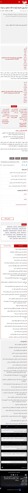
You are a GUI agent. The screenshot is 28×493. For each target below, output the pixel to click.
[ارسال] (3, 11)
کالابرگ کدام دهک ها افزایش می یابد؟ (14, 116)
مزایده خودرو (24, 236)
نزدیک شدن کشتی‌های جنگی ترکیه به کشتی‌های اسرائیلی (15, 326)
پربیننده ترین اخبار (7, 246)
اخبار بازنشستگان (9, 226)
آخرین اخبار (20, 246)
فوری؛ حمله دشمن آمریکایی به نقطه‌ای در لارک (17, 298)
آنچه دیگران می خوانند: (20, 131)
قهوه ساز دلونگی (15, 238)
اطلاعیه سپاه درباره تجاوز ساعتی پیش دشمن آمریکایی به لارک (14, 292)
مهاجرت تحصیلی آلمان (22, 228)
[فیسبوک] (22, 165)
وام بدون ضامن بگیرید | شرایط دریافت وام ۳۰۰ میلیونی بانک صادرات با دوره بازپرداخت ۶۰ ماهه (11, 92)
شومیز (11, 238)
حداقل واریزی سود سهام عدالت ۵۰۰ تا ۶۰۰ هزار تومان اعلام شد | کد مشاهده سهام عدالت (12, 58)
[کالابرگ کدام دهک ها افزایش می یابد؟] (14, 111)
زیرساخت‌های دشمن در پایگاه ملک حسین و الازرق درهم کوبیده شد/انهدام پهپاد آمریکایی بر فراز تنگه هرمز (14, 274)
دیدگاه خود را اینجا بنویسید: (21, 204)
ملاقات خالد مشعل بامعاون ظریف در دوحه (17, 186)
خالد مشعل (23, 158)
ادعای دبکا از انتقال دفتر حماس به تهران (17, 183)
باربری (4, 234)
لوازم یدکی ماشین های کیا (12, 236)
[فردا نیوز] (24, 2)
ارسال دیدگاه (7, 219)
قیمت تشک (15, 226)
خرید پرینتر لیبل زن (9, 234)
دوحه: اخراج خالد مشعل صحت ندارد (18, 179)
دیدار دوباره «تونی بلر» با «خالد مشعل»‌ (17, 173)
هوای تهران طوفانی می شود (20, 249)
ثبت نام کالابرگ (23, 232)
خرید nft (18, 232)
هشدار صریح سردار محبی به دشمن (19, 257)
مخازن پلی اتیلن (8, 228)
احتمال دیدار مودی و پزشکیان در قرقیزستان (18, 252)
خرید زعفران (7, 232)
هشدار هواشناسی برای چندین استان (19, 329)
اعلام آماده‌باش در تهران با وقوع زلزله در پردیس (17, 265)
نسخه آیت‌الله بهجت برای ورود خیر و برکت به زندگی (16, 323)
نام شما (25, 194)
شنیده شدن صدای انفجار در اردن (20, 268)
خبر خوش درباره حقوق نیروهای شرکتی (19, 320)
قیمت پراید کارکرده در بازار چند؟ (20, 314)
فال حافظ (24, 230)
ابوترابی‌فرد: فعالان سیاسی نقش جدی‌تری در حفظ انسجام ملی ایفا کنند (13, 317)
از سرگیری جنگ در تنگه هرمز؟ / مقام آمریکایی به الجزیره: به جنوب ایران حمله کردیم (13, 295)
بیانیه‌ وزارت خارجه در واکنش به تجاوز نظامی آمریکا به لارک (15, 263)
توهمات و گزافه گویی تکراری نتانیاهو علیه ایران (17, 271)
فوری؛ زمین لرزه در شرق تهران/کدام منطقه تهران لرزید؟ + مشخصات (15, 278)
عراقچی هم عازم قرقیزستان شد (20, 255)
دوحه (17, 158)
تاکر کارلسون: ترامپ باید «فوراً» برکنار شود (18, 334)
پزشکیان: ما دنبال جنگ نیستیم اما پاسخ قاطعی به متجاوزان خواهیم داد (13, 282)
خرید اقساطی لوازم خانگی (22, 226)
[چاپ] (1, 11)
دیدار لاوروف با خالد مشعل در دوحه (18, 176)
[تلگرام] (26, 165)
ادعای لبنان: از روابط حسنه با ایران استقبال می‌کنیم (16, 311)
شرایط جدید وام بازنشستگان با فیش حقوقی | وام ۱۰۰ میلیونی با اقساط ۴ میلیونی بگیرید (5, 121)
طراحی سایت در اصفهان (22, 238)
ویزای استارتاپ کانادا (15, 228)
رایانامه (25, 199)
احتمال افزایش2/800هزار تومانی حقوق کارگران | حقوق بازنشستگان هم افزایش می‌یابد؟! (11, 478)
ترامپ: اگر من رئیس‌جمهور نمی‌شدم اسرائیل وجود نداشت (15, 286)
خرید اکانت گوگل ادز (13, 232)
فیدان (11, 158)
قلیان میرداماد (20, 230)
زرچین (25, 234)
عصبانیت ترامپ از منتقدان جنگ (20, 260)
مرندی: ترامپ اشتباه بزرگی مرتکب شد (19, 289)
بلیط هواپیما (19, 236)
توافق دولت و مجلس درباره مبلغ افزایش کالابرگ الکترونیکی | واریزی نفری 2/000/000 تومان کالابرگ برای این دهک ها (23, 125)
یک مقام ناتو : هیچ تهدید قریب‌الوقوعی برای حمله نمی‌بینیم (15, 308)
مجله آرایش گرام (5, 230)
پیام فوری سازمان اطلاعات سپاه (20, 331)
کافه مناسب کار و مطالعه (13, 230)
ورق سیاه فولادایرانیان (19, 234)
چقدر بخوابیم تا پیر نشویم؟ (21, 305)
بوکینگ (14, 234)
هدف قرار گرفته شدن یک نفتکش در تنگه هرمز (17, 337)
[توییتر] (24, 165)
